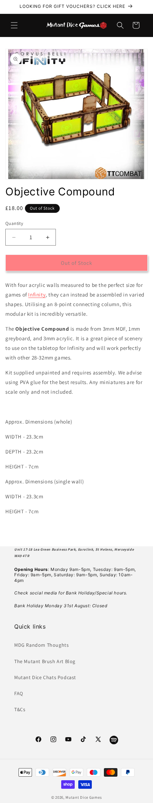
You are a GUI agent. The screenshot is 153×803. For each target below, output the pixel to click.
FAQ (18, 693)
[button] (14, 25)
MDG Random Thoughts (41, 645)
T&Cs (19, 709)
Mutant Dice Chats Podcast (45, 677)
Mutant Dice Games (83, 797)
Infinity (37, 294)
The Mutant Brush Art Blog (44, 661)
